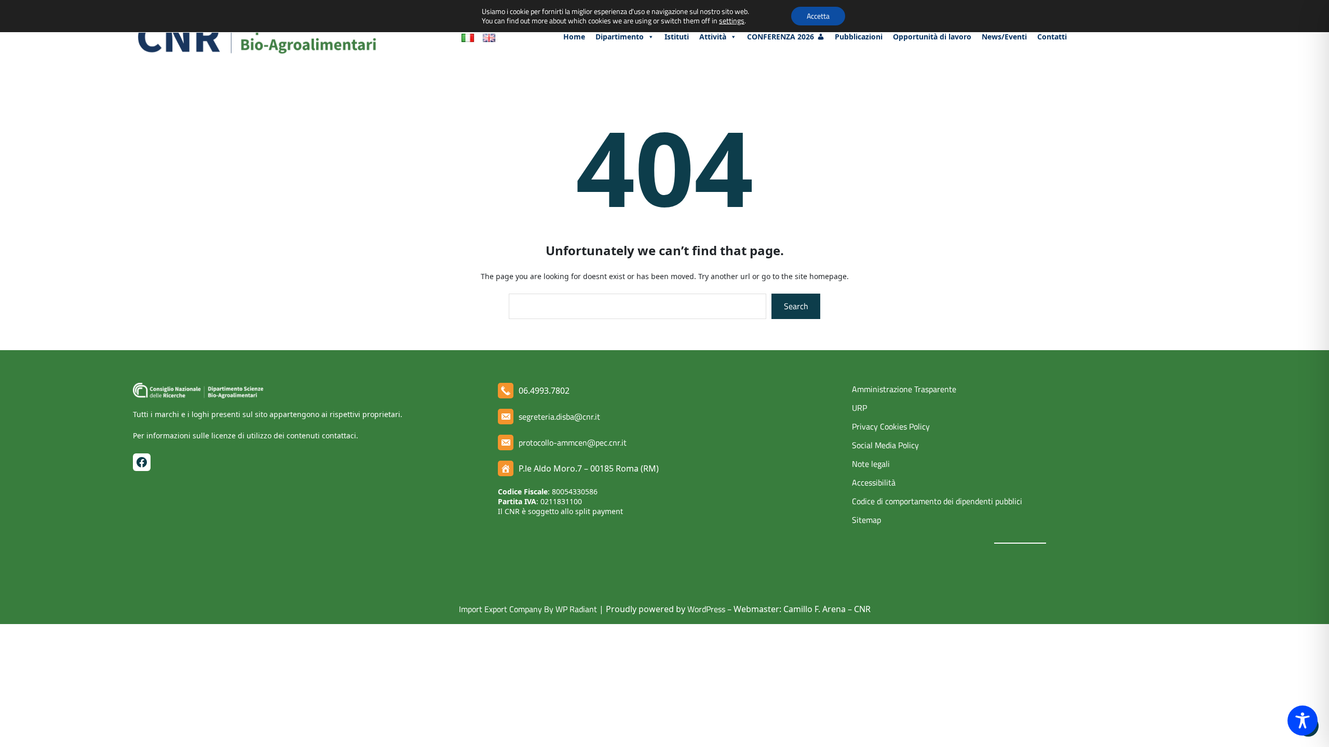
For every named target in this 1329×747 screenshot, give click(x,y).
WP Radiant (575, 609)
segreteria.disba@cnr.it (559, 416)
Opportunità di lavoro (932, 37)
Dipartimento (619, 37)
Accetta (818, 15)
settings (731, 20)
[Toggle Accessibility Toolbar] (1302, 720)
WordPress (706, 609)
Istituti (676, 37)
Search (796, 306)
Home (574, 37)
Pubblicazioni (859, 37)
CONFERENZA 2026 (780, 37)
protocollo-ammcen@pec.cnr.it (573, 442)
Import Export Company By (506, 609)
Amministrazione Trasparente (904, 389)
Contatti (1052, 37)
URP (859, 408)
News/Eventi (1004, 37)
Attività (712, 37)
